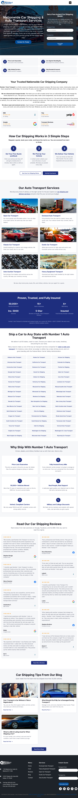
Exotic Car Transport (49, 245)
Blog (29, 774)
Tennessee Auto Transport (63, 421)
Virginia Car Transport (14, 430)
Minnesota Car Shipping (39, 391)
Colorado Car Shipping (64, 362)
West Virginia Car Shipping (14, 435)
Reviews (30, 772)
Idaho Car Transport (63, 372)
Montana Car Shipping (39, 396)
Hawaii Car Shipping (39, 372)
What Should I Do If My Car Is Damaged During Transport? (58, 701)
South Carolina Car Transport (14, 421)
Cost (29, 769)
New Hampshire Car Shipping (39, 401)
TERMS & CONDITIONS (70, 794)
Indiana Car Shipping (39, 377)
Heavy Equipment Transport (52, 272)
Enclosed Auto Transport (51, 216)
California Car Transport (39, 362)
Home (30, 766)
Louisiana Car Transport (63, 382)
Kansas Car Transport (14, 382)
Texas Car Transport (14, 426)
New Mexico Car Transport (14, 406)
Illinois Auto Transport (14, 377)
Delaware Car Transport (39, 367)
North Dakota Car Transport (14, 411)
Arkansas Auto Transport (14, 362)
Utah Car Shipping (39, 426)
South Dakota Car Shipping (39, 421)
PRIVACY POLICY (61, 794)
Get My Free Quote (50, 173)
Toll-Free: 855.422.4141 (9, 782)
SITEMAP (39, 796)
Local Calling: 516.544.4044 (10, 784)
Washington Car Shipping (39, 430)
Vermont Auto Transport (63, 426)
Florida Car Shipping (63, 367)
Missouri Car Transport (14, 396)
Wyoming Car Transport (63, 435)
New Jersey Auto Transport (63, 401)
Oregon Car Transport (14, 416)
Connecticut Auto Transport (14, 367)
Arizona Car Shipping (64, 357)
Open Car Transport (10, 216)
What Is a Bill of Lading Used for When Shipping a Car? (16, 733)
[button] (70, 2)
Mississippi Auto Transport (63, 391)
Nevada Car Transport (14, 401)
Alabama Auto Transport (14, 357)
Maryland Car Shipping (39, 386)
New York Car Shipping (39, 406)
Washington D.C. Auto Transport (64, 430)
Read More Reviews (39, 663)
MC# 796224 (41, 794)
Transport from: (51, 27)
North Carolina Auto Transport (63, 406)
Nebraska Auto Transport (64, 396)
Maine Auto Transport (14, 386)
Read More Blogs (39, 749)
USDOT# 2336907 (33, 794)
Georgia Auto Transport (14, 372)
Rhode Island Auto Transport (64, 416)
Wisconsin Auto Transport (39, 435)
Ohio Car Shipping (39, 411)
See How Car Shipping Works (30, 173)
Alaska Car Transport (39, 357)
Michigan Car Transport (14, 391)
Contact (30, 777)
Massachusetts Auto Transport (63, 386)
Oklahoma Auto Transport (64, 411)
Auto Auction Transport (12, 272)
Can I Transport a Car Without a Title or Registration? (17, 701)
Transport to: (50, 35)
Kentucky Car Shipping (39, 382)
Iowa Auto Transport (63, 377)
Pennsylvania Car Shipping (39, 416)
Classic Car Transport (11, 245)
